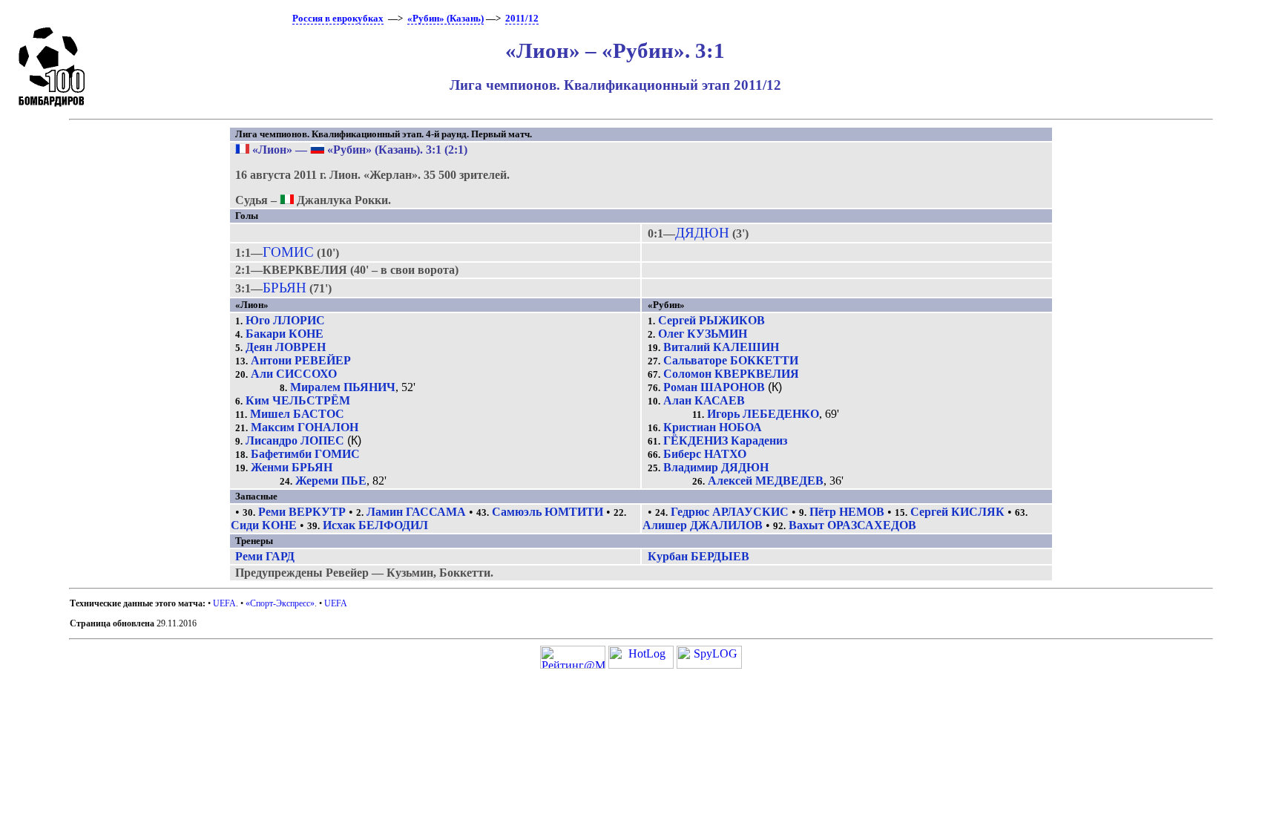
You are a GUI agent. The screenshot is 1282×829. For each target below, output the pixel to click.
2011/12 (522, 18)
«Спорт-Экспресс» (280, 603)
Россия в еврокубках (338, 18)
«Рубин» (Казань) (445, 18)
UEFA (224, 603)
